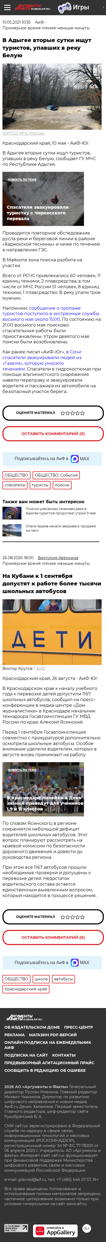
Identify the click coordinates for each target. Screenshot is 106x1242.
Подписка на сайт (26, 1055)
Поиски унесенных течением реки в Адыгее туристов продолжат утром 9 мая (61, 511)
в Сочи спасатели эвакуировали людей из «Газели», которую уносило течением (42, 360)
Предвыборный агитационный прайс (49, 1062)
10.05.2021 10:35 (16, 22)
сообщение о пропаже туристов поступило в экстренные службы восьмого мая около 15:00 (50, 314)
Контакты (64, 1055)
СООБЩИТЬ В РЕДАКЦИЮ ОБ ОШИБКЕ (45, 1070)
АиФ (40, 668)
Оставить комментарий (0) (53, 433)
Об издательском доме (32, 1027)
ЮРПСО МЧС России (23, 133)
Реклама (14, 1034)
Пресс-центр (78, 1027)
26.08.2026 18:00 (17, 557)
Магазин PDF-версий (53, 1034)
